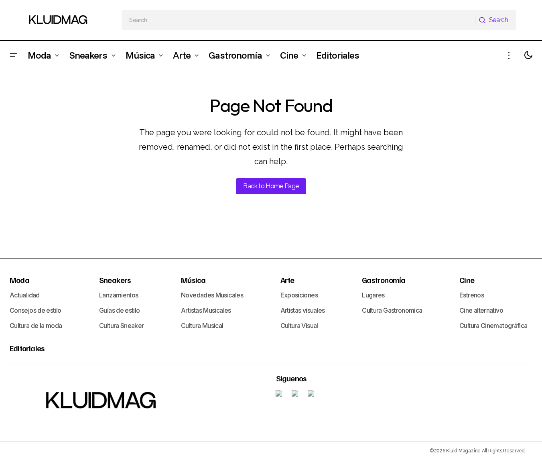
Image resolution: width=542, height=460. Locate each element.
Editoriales (27, 348)
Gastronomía (383, 280)
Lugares (373, 295)
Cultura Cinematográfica (493, 326)
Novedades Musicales (212, 295)
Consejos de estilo (35, 310)
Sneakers (115, 280)
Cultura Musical (202, 326)
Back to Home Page (270, 186)
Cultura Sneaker (121, 326)
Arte (287, 280)
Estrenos (471, 295)
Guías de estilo (119, 310)
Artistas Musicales (206, 310)
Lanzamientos (118, 295)
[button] (13, 55)
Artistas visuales (302, 310)
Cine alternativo (481, 310)
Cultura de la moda (36, 326)
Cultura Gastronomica (392, 310)
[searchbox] (298, 20)
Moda (19, 280)
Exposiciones (299, 295)
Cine (466, 280)
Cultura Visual (299, 326)
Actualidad (25, 295)
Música (193, 280)
